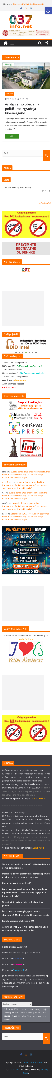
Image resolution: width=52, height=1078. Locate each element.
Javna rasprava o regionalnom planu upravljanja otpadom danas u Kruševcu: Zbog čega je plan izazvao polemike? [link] (24, 892)
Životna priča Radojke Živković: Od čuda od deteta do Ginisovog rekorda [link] (30, 5)
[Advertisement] (23, 308)
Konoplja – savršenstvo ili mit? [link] (16, 883)
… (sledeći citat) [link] (45, 203)
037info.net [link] (24, 99)
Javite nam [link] (7, 975)
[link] (48, 10)
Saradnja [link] (9, 94)
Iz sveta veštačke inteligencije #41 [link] (18, 921)
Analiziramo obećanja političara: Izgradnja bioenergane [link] (22, 108)
